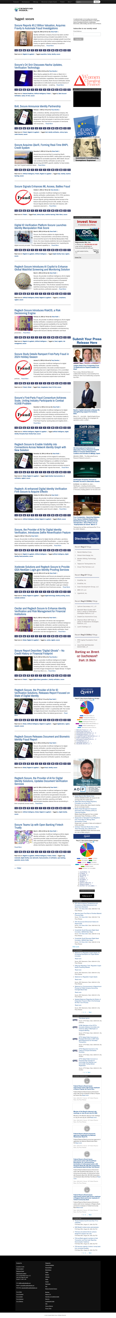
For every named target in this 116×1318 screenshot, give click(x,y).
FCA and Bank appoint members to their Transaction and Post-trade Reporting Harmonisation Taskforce (86, 1240)
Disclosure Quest (20, 1271)
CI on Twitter (19, 1292)
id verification (53, 858)
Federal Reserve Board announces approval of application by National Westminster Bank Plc (84, 1135)
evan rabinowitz (34, 858)
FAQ (46, 1303)
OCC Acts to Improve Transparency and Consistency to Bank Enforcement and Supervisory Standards (86, 905)
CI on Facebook (19, 1294)
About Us (47, 1299)
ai (57, 93)
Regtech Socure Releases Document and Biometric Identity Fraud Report (42, 738)
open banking (61, 858)
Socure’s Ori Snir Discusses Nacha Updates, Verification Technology (38, 66)
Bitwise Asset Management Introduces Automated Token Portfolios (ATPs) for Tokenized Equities (86, 810)
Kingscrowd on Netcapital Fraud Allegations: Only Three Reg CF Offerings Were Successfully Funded (87, 819)
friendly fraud (32, 434)
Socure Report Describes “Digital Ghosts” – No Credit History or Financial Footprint (39, 652)
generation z (44, 679)
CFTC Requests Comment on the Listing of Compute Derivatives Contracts (88, 1050)
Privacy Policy (48, 1308)
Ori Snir (28, 96)
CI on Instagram (19, 1299)
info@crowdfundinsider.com (24, 1283)
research (16, 726)
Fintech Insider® (20, 1269)
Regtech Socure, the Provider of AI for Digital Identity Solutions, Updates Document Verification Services (41, 781)
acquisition (44, 54)
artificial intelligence (58, 432)
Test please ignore (84, 1018)
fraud (34, 214)
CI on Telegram (19, 1301)
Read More (50, 46)
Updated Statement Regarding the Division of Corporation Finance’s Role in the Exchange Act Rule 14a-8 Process (88, 1000)
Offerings (35, 2)
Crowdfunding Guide (49, 1301)
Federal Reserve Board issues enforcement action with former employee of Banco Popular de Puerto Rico (86, 1087)
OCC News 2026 (83, 909)
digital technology (50, 596)
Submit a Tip (48, 1294)
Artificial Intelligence (40, 93)
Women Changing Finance (51, 1288)
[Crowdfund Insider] (24, 13)
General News (48, 1267)
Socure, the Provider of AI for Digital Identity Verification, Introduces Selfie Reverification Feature (42, 531)
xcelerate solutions (19, 598)
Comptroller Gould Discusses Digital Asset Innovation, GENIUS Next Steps (87, 931)
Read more (78, 958)
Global (37, 298)
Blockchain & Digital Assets (49, 2)
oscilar (48, 640)
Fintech (62, 2)
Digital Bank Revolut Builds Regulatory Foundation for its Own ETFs (86, 802)
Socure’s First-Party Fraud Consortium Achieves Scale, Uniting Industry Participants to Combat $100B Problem (40, 400)
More (69, 2)
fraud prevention (58, 476)
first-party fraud (23, 434)
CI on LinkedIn (19, 1296)
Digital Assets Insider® (21, 1273)
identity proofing (60, 596)
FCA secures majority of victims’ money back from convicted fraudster (87, 1247)
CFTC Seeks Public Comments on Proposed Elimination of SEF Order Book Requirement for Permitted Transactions (89, 1039)
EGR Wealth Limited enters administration (87, 1227)
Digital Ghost (37, 679)
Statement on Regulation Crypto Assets (86, 977)
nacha (23, 96)
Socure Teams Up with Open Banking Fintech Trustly (38, 826)
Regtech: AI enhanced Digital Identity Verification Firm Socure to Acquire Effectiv (40, 490)
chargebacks (44, 387)
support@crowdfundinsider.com (27, 1285)
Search (97, 2)
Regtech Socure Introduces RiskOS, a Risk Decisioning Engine (37, 311)
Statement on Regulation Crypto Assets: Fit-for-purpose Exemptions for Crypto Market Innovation (87, 954)
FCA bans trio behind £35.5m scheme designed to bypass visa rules (86, 1232)
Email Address (77, 31)
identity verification (53, 132)
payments (17, 860)
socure (58, 54)
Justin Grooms (18, 134)
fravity (49, 54)
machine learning (50, 214)
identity (54, 54)
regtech (67, 254)
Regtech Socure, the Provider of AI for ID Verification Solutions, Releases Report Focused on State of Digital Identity (42, 693)
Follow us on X (87, 896)
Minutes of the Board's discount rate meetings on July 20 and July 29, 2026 (85, 1112)
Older (17, 868)
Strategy (47, 1274)
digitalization (61, 724)
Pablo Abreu (59, 214)
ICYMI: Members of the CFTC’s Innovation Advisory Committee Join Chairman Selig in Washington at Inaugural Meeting (89, 1027)
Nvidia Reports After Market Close (84, 796)
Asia (46, 1286)
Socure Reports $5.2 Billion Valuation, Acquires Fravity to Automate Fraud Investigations (39, 26)
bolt (46, 132)
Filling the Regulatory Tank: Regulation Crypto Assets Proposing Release (88, 966)
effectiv (59, 519)
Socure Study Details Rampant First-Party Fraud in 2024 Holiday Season (41, 355)
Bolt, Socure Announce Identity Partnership (37, 106)
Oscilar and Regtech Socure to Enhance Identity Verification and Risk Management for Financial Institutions (40, 611)
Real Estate (47, 1284)
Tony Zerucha (53, 71)
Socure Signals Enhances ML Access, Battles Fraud (42, 186)
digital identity (57, 254)
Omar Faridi (54, 32)
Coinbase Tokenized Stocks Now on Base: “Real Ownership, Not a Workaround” (87, 827)
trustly (27, 860)
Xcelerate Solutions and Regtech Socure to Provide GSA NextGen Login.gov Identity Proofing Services (42, 568)
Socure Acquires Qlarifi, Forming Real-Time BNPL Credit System (41, 146)
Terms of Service (49, 1306)
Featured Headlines (28, 93)
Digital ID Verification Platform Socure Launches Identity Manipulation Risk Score (40, 226)
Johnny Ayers (64, 132)
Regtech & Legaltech (28, 54)
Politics (46, 1272)
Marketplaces (26, 2)
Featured (16, 2)
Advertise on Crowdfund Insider (52, 1296)
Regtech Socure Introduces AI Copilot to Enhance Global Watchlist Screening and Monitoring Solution (42, 268)
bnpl (59, 174)
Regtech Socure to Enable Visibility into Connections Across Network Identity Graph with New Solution (40, 447)
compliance (62, 298)
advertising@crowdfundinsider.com (29, 1288)
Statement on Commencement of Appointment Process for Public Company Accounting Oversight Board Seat (88, 988)
